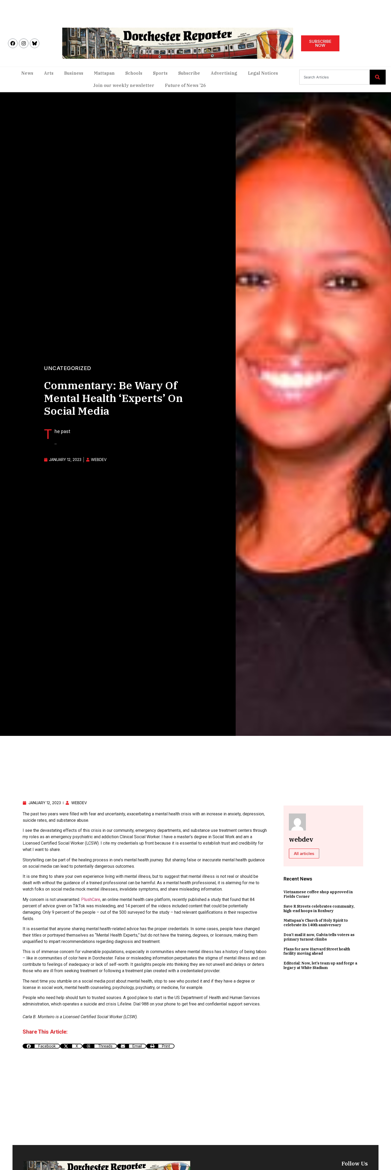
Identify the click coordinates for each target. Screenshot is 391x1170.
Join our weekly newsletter (123, 85)
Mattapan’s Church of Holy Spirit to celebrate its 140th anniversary (316, 922)
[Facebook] (13, 43)
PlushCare (90, 899)
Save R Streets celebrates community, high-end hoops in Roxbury (319, 908)
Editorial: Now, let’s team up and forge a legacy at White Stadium (320, 965)
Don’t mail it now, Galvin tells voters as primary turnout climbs (319, 937)
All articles (304, 853)
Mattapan (104, 73)
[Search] (378, 77)
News (27, 73)
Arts (48, 73)
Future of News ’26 (185, 85)
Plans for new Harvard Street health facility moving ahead (317, 951)
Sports (160, 73)
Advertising (224, 73)
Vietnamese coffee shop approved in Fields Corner (318, 894)
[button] (41, 1046)
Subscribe (189, 73)
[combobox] (334, 77)
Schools (133, 73)
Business (73, 73)
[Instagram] (23, 43)
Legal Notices (263, 73)
